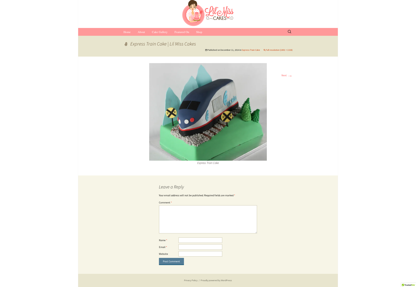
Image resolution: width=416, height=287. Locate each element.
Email (163, 247)
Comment (165, 202)
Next (286, 75)
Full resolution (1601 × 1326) (279, 49)
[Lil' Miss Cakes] (208, 13)
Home (127, 32)
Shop (199, 32)
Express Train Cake (251, 49)
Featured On (182, 32)
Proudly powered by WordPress (216, 280)
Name (163, 240)
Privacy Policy (191, 280)
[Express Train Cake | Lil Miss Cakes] (208, 111)
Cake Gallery (160, 32)
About (141, 32)
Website (163, 253)
